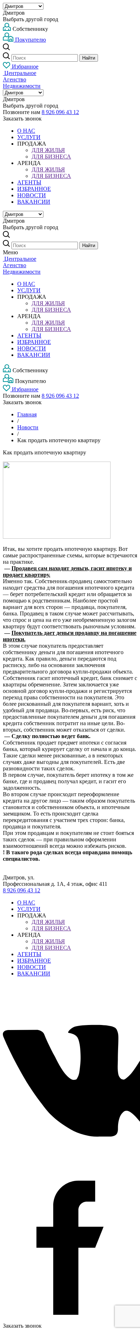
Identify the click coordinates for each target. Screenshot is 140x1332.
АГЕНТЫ (29, 182)
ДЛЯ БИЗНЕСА (51, 156)
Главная (27, 414)
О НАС (26, 131)
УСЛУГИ (29, 137)
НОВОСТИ (31, 195)
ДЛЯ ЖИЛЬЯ (48, 150)
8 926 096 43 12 (60, 112)
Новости (27, 427)
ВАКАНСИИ (33, 202)
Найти (88, 58)
